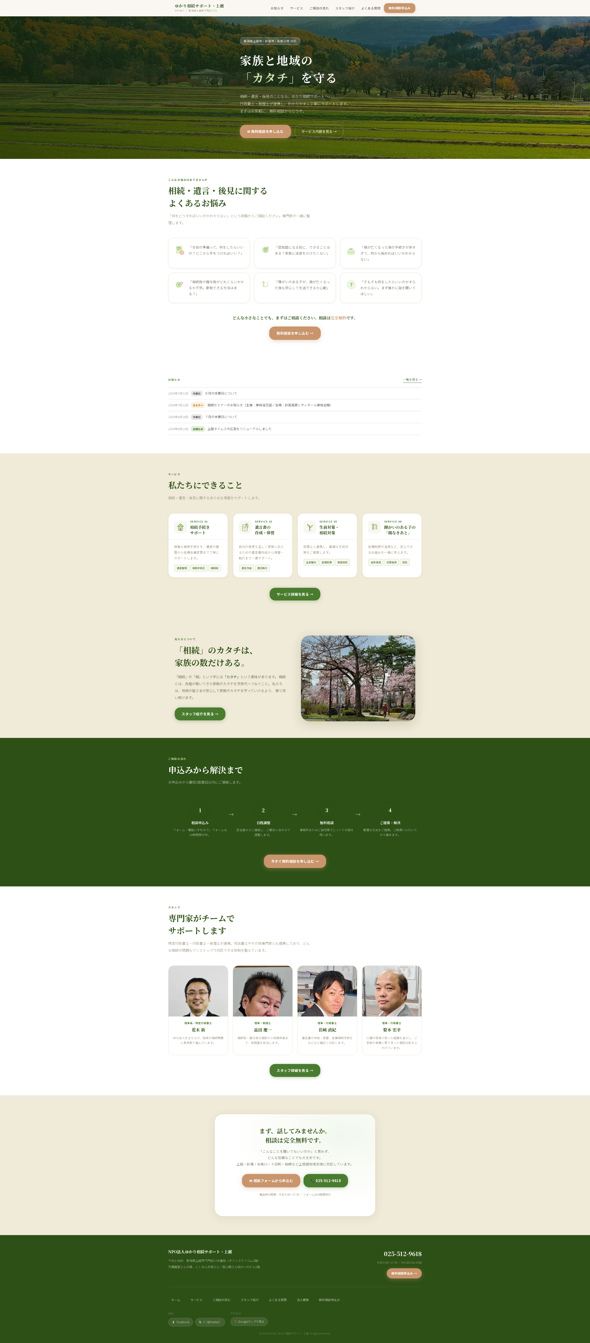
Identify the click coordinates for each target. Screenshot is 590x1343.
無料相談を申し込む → (295, 333)
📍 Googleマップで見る (249, 1321)
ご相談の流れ (319, 8)
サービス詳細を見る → (295, 594)
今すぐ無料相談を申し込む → (295, 861)
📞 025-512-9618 (325, 1180)
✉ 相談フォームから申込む (271, 1180)
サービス (296, 8)
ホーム (175, 1300)
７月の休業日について (221, 416)
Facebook (183, 1322)
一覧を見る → (412, 379)
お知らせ (277, 8)
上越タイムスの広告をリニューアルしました (239, 428)
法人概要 (303, 1300)
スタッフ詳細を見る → (295, 1070)
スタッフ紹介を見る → (200, 713)
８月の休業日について (221, 393)
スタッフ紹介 (345, 8)
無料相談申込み (400, 8)
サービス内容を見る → (319, 131)
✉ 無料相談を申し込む (265, 131)
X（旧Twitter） (212, 1322)
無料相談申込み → (404, 1273)
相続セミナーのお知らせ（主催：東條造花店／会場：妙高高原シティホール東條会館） (270, 405)
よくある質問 (371, 8)
